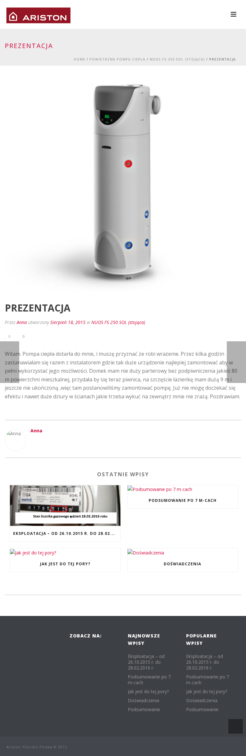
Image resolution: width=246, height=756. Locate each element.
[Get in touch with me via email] (34, 441)
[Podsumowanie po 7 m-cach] (182, 489)
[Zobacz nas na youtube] (74, 664)
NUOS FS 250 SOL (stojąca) (177, 59)
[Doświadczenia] (182, 552)
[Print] (46, 336)
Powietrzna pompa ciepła (117, 59)
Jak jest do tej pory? (65, 564)
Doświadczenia (182, 564)
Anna (22, 322)
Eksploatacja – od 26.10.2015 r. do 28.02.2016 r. (66, 533)
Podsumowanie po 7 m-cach (183, 500)
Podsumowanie (144, 709)
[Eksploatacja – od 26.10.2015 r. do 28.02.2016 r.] (65, 505)
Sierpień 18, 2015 (68, 322)
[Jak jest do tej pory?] (65, 552)
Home (79, 59)
